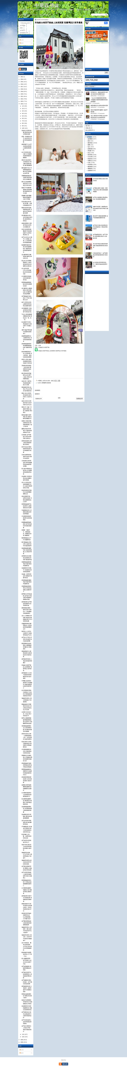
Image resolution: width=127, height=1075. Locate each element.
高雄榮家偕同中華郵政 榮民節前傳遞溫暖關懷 (27, 816)
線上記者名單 (44, 15)
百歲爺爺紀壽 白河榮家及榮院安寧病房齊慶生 (27, 512)
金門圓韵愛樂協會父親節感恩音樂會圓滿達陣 (26, 922)
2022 (22, 99)
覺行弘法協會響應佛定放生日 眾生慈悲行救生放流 (27, 183)
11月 (23, 1034)
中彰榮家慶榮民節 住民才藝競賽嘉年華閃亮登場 (26, 751)
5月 (23, 116)
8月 (23, 123)
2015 (22, 81)
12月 (23, 1036)
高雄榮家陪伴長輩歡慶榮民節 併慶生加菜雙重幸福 (27, 1007)
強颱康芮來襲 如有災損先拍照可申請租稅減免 (27, 862)
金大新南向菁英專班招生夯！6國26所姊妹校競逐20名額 (100, 264)
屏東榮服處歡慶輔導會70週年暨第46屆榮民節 (27, 581)
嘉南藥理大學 (24, 32)
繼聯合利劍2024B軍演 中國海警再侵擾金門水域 (27, 430)
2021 (22, 96)
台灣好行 (22, 30)
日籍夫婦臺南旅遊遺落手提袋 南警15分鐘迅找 (27, 456)
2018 (22, 89)
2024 (22, 104)
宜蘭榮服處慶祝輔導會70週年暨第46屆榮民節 (27, 563)
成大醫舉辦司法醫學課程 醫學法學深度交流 (27, 256)
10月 (23, 128)
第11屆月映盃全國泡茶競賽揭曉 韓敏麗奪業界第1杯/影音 (100, 245)
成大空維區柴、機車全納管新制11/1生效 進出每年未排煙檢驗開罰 (27, 946)
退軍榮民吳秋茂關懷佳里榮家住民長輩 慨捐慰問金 (27, 557)
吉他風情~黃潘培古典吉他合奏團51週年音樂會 (27, 478)
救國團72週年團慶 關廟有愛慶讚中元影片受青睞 (26, 197)
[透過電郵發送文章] (51, 380)
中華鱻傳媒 (46, 5)
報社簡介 (26, 15)
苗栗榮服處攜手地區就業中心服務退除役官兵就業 (26, 505)
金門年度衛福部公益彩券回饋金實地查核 (26, 1021)
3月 (23, 111)
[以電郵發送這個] (54, 381)
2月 (23, 108)
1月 (23, 106)
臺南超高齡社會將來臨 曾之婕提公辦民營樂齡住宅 (27, 416)
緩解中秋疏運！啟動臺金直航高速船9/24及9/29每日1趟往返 (100, 208)
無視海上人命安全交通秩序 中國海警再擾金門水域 (27, 633)
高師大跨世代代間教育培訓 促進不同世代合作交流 (27, 402)
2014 (22, 79)
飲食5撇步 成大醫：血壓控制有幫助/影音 (26, 836)
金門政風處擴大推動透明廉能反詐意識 (26, 968)
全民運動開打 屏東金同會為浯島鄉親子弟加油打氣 (27, 310)
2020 (22, 94)
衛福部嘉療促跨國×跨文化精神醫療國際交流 (27, 492)
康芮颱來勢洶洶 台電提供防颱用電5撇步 (27, 660)
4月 (23, 113)
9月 (23, 125)
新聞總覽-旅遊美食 (46, 382)
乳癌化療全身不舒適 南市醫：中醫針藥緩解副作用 (27, 203)
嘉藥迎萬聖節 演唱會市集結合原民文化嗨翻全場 (27, 225)
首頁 (20, 15)
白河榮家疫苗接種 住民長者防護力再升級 (26, 278)
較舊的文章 (80, 398)
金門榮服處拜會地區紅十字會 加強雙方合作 (27, 298)
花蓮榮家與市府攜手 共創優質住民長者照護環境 (27, 569)
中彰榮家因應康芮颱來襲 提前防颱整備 (27, 518)
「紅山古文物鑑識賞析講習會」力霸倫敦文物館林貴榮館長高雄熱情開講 (99, 99)
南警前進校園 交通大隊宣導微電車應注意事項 (27, 442)
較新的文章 (39, 398)
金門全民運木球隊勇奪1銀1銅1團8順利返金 (27, 822)
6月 (23, 118)
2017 (22, 86)
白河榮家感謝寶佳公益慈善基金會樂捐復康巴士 (26, 794)
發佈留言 (37, 394)
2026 (22, 1042)
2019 (22, 91)
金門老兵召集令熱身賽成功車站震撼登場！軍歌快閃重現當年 (100, 227)
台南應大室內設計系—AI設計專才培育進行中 (26, 713)
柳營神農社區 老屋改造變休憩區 (99, 105)
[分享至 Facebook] (59, 381)
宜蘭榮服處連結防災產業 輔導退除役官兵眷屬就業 (27, 177)
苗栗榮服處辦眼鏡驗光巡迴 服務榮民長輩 (27, 284)
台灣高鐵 (22, 25)
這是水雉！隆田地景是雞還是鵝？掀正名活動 (26, 382)
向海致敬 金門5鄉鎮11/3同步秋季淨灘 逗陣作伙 (26, 436)
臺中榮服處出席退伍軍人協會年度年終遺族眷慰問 (26, 543)
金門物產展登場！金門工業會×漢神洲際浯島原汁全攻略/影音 (100, 236)
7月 (23, 121)
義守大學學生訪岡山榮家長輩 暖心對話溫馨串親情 (27, 304)
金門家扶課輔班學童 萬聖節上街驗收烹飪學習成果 (27, 868)
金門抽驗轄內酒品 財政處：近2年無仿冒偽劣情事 (27, 981)
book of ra (63, 1060)
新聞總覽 (89, 137)
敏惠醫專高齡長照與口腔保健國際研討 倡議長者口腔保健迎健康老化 (27, 248)
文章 (22, 40)
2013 (22, 76)
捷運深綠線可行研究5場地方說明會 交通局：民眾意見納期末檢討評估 (27, 907)
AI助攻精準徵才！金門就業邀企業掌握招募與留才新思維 (100, 254)
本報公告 (34, 15)
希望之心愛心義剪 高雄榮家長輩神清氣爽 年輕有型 (27, 361)
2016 (22, 84)
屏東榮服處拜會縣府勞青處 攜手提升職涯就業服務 (27, 765)
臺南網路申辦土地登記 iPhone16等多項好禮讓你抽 (27, 389)
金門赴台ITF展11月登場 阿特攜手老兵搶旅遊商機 (27, 639)
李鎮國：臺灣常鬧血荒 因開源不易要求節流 (27, 575)
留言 (22, 43)
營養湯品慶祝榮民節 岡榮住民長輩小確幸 (27, 995)
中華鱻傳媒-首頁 (25, 23)
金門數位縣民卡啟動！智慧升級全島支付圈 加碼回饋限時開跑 (100, 189)
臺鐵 (21, 28)
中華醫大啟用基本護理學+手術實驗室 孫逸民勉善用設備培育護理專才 (27, 684)
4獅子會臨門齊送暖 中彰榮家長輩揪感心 (27, 331)
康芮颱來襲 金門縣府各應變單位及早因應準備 (27, 603)
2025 (22, 1039)
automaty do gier (21, 0)
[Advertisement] (99, 55)
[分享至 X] (57, 381)
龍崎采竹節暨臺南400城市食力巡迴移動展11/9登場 (27, 1001)
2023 (22, 101)
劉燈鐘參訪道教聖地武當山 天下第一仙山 (27, 954)
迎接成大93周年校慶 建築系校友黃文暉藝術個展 (27, 132)
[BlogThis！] (56, 381)
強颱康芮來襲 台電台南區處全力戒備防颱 (27, 700)
